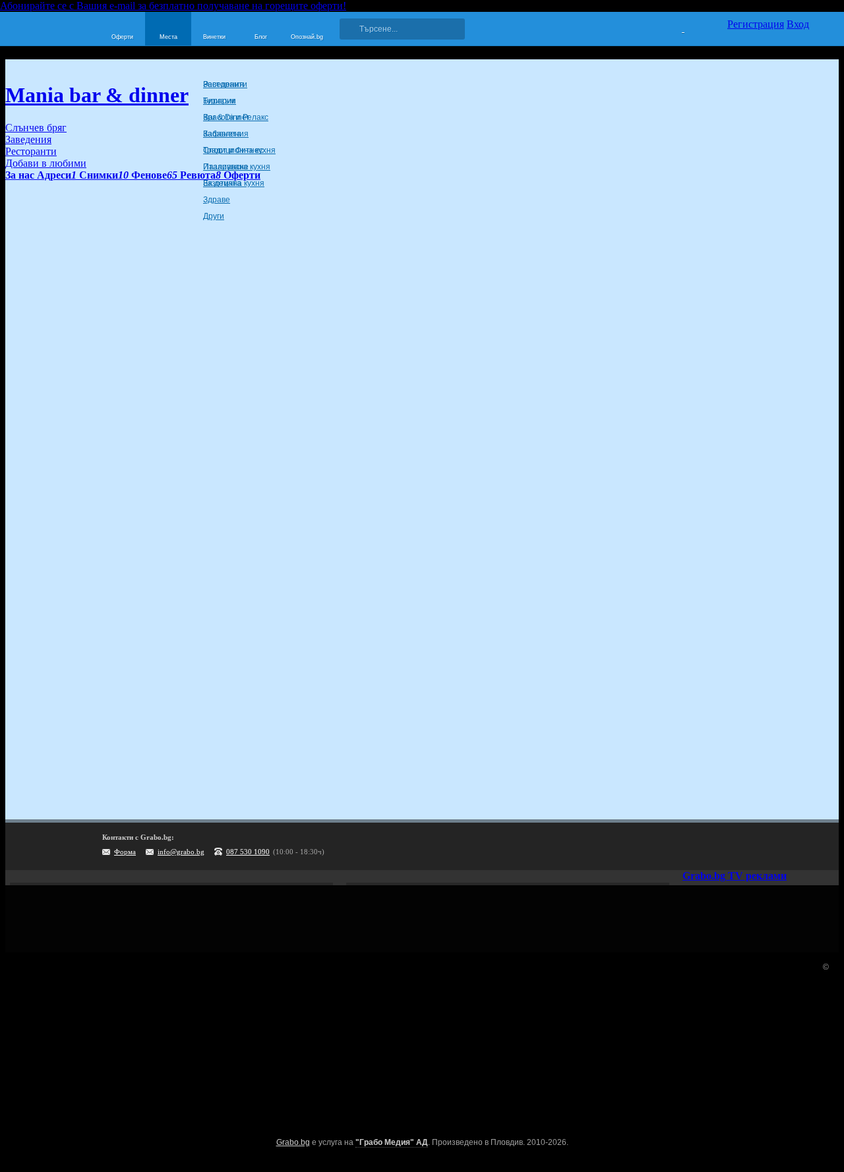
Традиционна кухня (239, 150)
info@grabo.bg (181, 852)
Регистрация (755, 24)
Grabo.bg (293, 1142)
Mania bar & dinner (97, 95)
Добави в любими (45, 163)
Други (213, 216)
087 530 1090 (248, 852)
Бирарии (219, 100)
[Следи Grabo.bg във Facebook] (824, 846)
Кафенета (222, 133)
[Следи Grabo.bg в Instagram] (770, 846)
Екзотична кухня (233, 183)
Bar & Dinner (226, 117)
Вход (798, 24)
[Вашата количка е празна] (674, 27)
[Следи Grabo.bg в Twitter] (797, 846)
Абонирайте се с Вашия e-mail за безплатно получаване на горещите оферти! (173, 5)
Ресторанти (225, 84)
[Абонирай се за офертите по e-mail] (743, 846)
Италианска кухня (236, 166)
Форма (125, 852)
